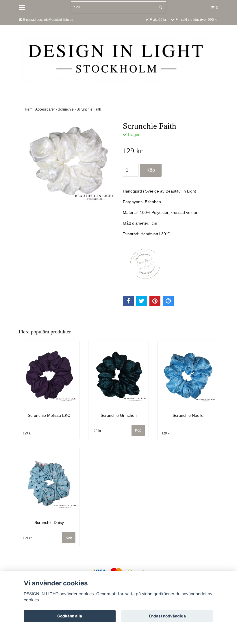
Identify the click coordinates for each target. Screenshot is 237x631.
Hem (30, 109)
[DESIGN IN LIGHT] (118, 60)
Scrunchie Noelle (188, 415)
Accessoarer (46, 109)
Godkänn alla (69, 616)
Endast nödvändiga (167, 616)
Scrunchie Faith (89, 109)
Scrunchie (67, 109)
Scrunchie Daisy (49, 522)
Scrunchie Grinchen (119, 415)
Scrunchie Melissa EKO (49, 415)
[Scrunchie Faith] (69, 162)
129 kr (27, 433)
